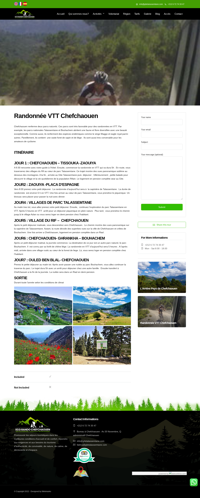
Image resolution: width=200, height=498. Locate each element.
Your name (146, 117)
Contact (178, 13)
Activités (97, 13)
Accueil (60, 13)
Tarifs (137, 13)
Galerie (147, 13)
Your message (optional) (152, 154)
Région (126, 13)
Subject (144, 142)
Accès (167, 13)
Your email (146, 129)
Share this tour (164, 224)
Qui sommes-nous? (78, 13)
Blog (157, 13)
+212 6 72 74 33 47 (176, 4)
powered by (164, 473)
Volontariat (113, 13)
